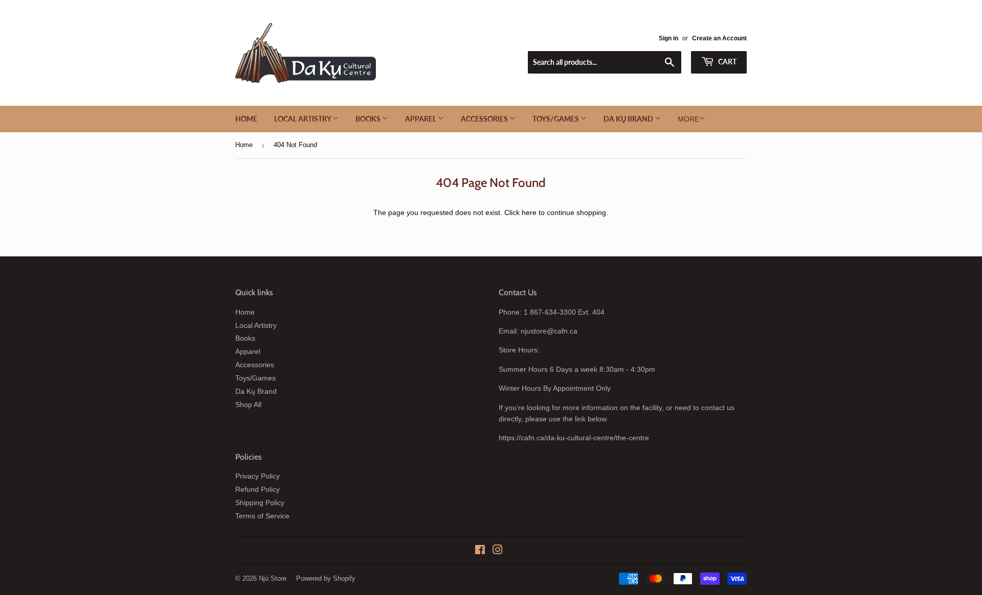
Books (368, 118)
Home (246, 118)
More (688, 119)
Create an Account (719, 38)
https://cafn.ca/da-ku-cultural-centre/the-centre (574, 438)
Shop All (248, 404)
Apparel (421, 118)
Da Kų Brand (629, 118)
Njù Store (272, 578)
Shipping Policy (259, 502)
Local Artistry (303, 118)
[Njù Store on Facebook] (480, 551)
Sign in (668, 38)
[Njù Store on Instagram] (498, 551)
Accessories (485, 118)
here (529, 212)
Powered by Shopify (325, 578)
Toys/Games (556, 118)
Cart (726, 61)
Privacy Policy (257, 476)
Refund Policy (257, 489)
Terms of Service (262, 516)
